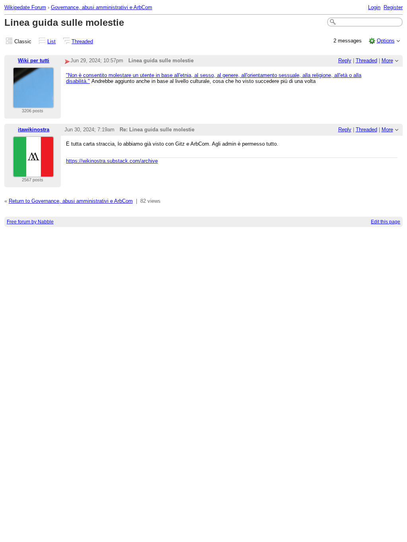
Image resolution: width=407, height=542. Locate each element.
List (51, 41)
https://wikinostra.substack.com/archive (112, 161)
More (387, 60)
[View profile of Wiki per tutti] (33, 103)
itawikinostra (33, 130)
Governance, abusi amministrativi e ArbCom (101, 7)
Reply (344, 60)
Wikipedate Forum (25, 7)
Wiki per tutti (33, 60)
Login (374, 7)
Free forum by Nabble (30, 222)
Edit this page (385, 222)
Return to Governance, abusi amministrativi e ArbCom (71, 201)
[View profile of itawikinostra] (33, 172)
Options (386, 41)
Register (393, 7)
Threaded (82, 41)
